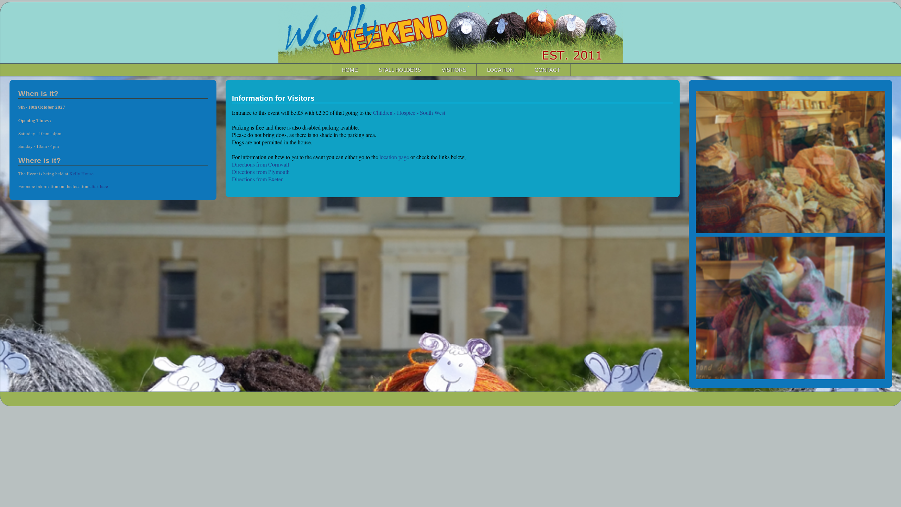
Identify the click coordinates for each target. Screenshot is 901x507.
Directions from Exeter (257, 179)
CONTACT (547, 70)
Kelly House (81, 173)
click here (98, 186)
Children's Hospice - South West (409, 112)
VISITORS (454, 70)
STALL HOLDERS (400, 70)
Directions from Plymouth (261, 171)
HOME (350, 70)
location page (394, 157)
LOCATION (500, 70)
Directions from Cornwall (260, 164)
